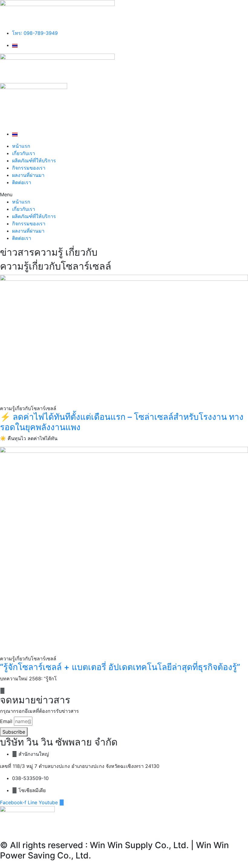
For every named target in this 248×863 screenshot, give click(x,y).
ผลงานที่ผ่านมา (28, 175)
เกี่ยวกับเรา (23, 153)
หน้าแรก (21, 146)
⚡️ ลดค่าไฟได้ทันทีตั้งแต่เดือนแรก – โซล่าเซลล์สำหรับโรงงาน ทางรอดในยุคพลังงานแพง (121, 422)
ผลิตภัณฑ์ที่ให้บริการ (34, 161)
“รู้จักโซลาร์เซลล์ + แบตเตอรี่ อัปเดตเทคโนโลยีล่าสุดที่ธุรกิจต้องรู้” (120, 667)
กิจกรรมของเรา (28, 168)
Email (6, 721)
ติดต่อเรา (21, 182)
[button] (124, 194)
